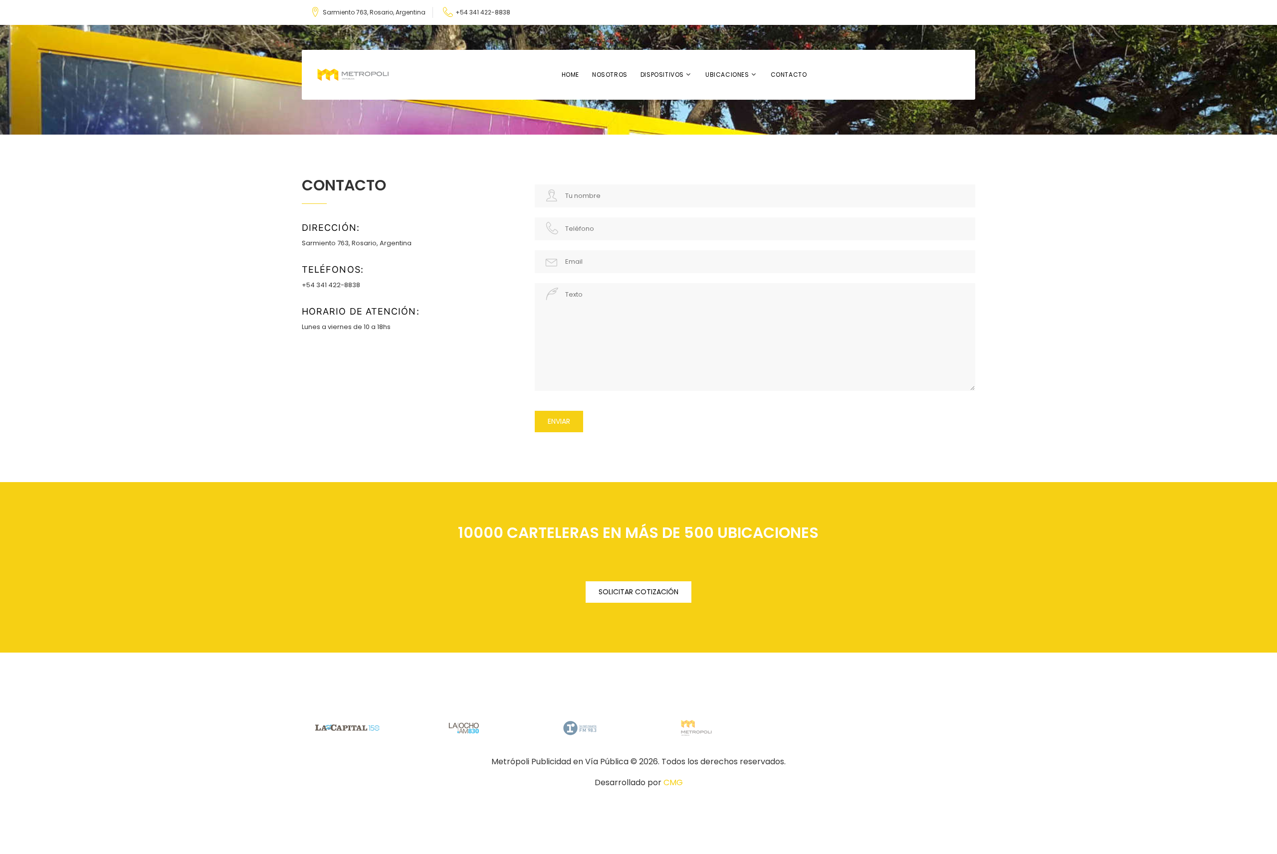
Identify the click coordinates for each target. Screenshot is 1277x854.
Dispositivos (662, 74)
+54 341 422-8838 (482, 12)
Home (570, 74)
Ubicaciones (727, 74)
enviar (559, 421)
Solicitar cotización (638, 592)
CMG (673, 782)
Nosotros (610, 74)
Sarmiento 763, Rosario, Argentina (374, 12)
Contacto (789, 74)
